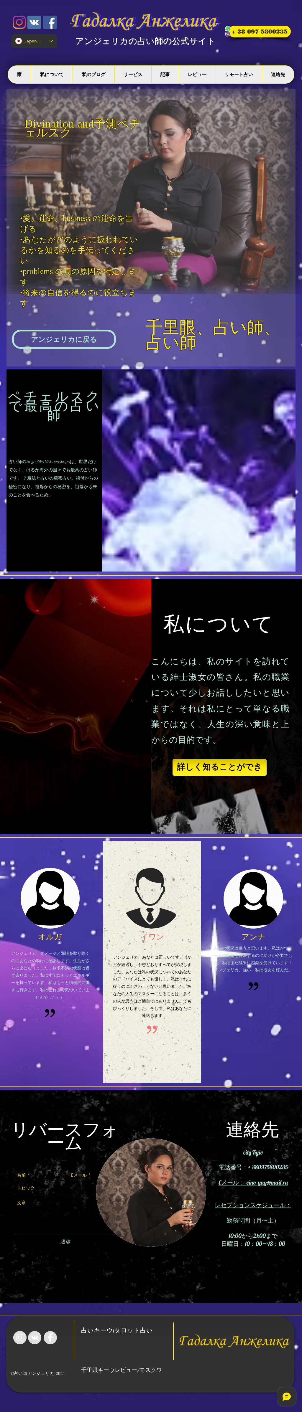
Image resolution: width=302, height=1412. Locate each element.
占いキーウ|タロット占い (117, 1331)
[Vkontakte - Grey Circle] (34, 1337)
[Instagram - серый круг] (20, 1337)
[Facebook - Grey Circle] (50, 1337)
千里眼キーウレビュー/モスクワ (121, 1370)
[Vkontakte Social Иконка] (34, 22)
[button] (64, 339)
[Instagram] (19, 22)
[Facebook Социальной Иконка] (50, 22)
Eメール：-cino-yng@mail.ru (253, 1182)
